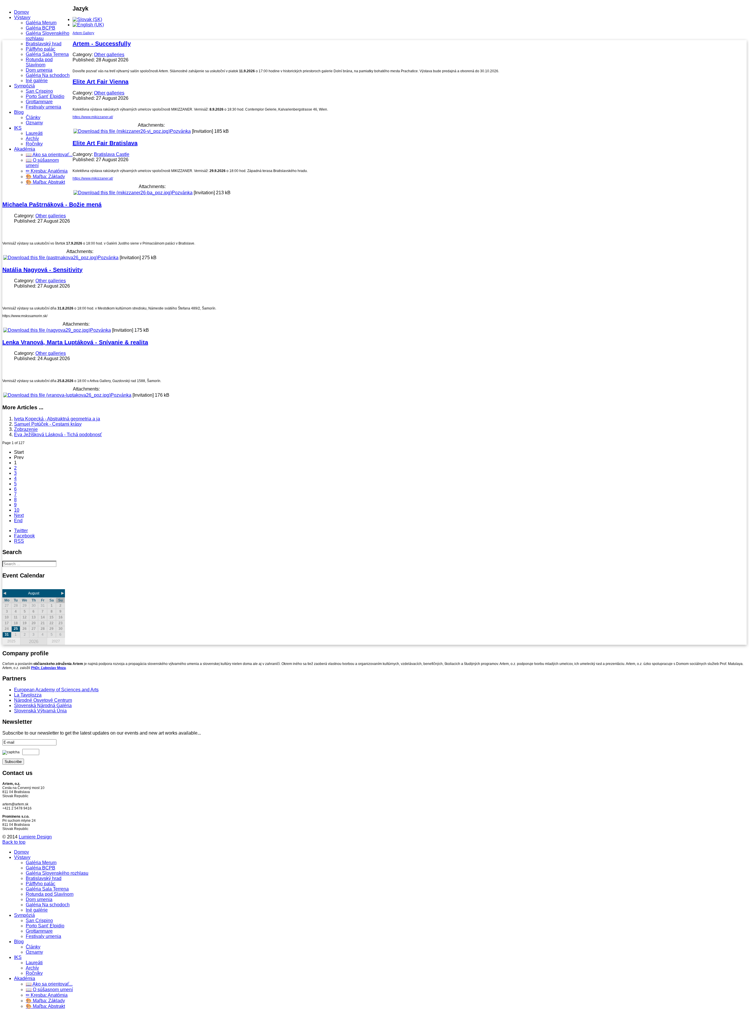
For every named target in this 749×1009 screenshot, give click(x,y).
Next (19, 515)
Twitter (21, 530)
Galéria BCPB (40, 27)
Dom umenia (39, 70)
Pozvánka (180, 131)
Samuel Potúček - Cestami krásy (48, 424)
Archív (32, 138)
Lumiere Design (35, 836)
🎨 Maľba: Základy (45, 176)
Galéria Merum (41, 22)
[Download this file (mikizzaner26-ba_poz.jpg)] (122, 192)
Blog (19, 112)
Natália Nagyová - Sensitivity (42, 270)
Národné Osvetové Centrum (43, 700)
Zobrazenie (26, 429)
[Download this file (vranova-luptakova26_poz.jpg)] (57, 395)
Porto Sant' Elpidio (45, 96)
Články (33, 117)
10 (16, 510)
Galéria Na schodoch (48, 75)
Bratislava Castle (111, 154)
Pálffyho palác (40, 49)
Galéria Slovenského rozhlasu (57, 873)
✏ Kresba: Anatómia (47, 171)
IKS (18, 128)
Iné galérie (37, 80)
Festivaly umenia (43, 106)
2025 (11, 641)
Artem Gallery (83, 33)
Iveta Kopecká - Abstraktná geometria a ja (57, 418)
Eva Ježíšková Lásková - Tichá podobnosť (58, 434)
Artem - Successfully (102, 43)
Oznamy (34, 122)
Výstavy (22, 17)
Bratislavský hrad (43, 43)
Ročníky (34, 143)
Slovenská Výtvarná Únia (40, 710)
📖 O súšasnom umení (49, 989)
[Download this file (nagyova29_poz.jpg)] (46, 330)
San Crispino (39, 91)
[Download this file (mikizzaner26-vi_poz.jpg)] (121, 131)
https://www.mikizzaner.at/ (93, 117)
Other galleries (109, 54)
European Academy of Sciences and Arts (56, 689)
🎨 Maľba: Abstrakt (45, 182)
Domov (21, 12)
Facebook (24, 535)
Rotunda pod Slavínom (39, 62)
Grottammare (39, 101)
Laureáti (34, 133)
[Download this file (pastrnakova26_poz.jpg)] (50, 257)
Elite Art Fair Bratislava (105, 143)
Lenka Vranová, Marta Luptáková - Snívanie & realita (75, 342)
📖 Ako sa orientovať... (49, 154)
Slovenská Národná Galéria (43, 705)
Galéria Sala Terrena (47, 54)
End (18, 520)
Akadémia (24, 149)
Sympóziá (24, 85)
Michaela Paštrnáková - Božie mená (52, 204)
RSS (19, 541)
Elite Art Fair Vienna (100, 81)
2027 (56, 641)
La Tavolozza (28, 694)
